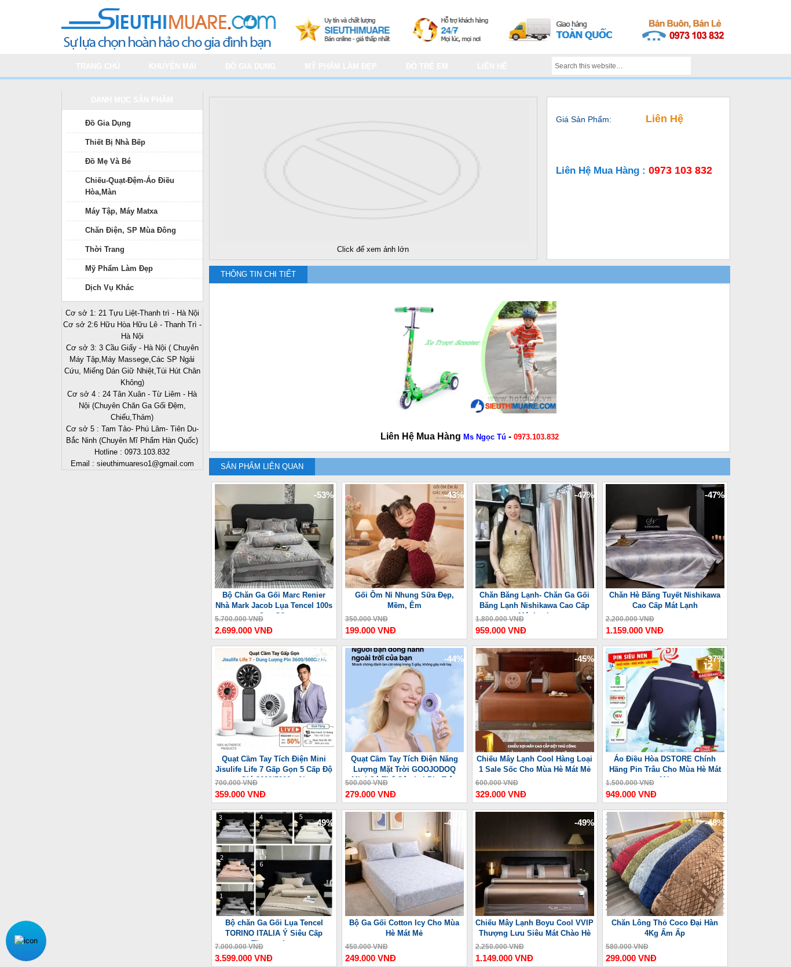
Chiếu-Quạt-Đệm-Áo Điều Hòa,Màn (129, 186)
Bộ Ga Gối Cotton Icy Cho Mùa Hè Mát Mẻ (404, 927)
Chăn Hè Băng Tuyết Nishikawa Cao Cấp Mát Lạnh (664, 600)
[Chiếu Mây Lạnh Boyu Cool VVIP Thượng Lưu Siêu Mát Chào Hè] (534, 913)
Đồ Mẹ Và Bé (108, 161)
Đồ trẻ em (427, 66)
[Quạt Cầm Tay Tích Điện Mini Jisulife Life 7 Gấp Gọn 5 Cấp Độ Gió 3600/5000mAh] (274, 749)
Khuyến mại (172, 66)
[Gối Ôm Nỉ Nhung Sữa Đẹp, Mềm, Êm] (404, 585)
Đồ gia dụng (250, 66)
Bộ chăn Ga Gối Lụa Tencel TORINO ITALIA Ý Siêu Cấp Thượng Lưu (274, 929)
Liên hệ (492, 66)
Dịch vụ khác (109, 287)
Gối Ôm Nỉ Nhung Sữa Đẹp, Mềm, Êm (404, 600)
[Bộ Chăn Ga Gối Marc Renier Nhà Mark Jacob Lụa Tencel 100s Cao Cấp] (274, 585)
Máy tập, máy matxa (121, 211)
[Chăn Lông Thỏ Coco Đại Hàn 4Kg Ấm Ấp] (665, 913)
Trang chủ (98, 66)
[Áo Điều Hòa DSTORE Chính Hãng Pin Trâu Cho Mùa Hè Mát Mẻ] (665, 749)
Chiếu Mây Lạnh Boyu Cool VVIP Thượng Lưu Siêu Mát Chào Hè (534, 927)
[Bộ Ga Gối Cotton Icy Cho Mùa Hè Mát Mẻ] (404, 913)
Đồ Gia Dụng (108, 123)
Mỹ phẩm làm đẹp (341, 66)
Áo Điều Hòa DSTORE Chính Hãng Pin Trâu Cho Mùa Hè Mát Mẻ (665, 765)
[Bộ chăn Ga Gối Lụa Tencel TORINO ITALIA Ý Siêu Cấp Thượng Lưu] (274, 913)
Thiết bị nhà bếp (115, 142)
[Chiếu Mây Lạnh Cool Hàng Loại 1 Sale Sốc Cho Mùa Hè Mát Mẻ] (534, 749)
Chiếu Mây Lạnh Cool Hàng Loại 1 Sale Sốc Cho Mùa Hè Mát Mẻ (534, 764)
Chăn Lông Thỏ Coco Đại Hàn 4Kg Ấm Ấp (664, 927)
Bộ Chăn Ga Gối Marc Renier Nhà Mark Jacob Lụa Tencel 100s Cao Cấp (273, 602)
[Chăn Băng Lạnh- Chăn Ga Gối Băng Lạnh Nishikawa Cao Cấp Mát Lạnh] (534, 585)
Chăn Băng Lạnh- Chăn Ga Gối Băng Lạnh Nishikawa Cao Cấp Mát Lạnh (534, 602)
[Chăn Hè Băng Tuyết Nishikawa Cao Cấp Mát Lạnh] (665, 585)
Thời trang (104, 249)
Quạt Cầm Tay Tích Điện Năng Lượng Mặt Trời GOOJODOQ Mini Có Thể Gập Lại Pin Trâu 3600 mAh (404, 765)
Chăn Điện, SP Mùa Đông (130, 230)
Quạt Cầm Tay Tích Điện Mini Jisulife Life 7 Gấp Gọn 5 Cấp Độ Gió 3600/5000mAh (273, 765)
